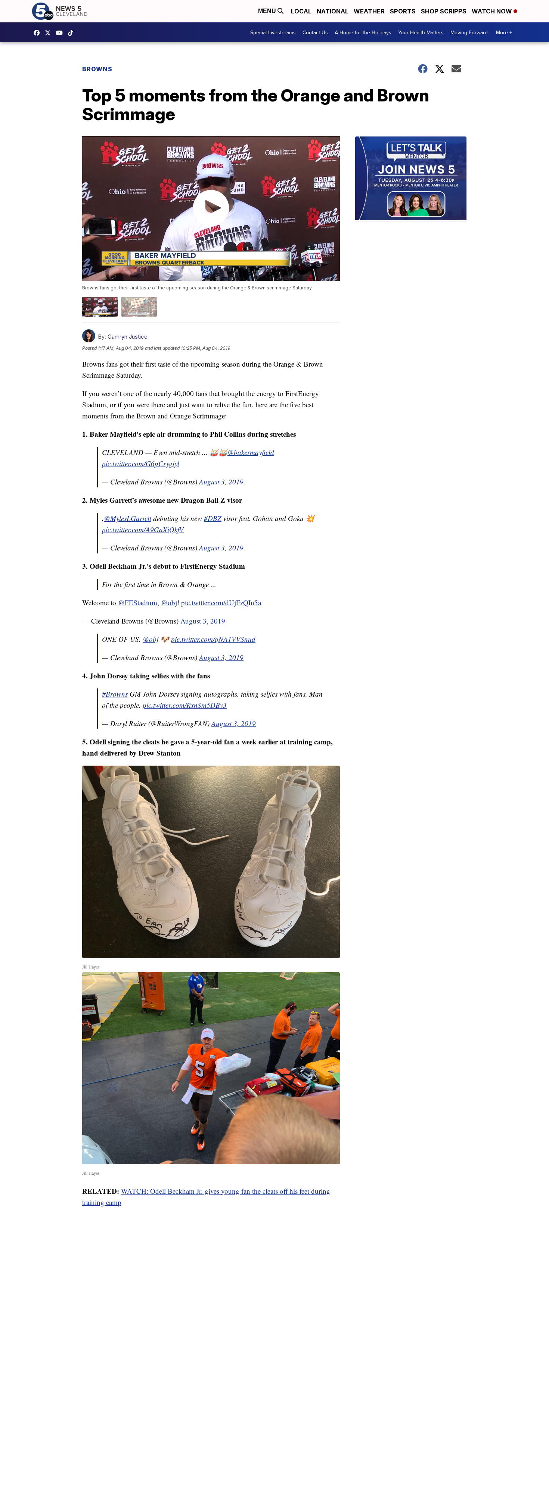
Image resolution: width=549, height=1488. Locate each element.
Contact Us (315, 32)
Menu (267, 11)
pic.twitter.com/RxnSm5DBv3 (185, 705)
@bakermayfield (250, 452)
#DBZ (212, 518)
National (332, 11)
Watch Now (493, 11)
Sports (403, 11)
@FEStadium (137, 602)
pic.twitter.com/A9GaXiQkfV (143, 529)
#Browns (115, 694)
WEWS (50, 33)
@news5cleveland (72, 33)
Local (301, 11)
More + (504, 32)
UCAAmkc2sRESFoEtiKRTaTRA (61, 33)
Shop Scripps (443, 11)
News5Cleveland (38, 33)
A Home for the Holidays (363, 32)
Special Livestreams (273, 32)
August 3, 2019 (221, 481)
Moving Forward (469, 32)
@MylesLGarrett (127, 518)
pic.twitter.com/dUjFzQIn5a (221, 602)
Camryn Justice (128, 336)
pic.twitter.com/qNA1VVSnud (213, 639)
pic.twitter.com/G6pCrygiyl (140, 463)
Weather (369, 11)
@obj (169, 602)
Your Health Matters (421, 32)
